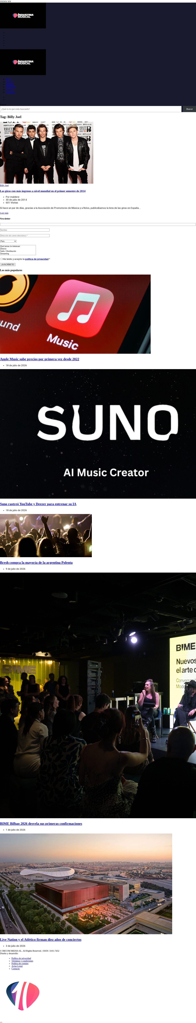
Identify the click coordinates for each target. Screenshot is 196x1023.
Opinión (9, 89)
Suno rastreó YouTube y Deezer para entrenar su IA (38, 504)
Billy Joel (4, 185)
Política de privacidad (21, 958)
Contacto (15, 968)
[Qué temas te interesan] (18, 246)
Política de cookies (19, 963)
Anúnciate (10, 92)
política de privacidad (36, 259)
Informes (10, 84)
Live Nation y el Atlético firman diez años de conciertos (40, 939)
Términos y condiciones (22, 961)
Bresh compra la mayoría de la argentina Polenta (36, 562)
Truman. (23, 953)
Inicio (8, 79)
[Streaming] (18, 254)
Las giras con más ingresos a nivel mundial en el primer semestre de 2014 (43, 191)
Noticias (9, 82)
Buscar (3, 104)
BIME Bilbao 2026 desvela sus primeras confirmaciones (41, 823)
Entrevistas (11, 87)
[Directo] (18, 249)
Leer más (4, 213)
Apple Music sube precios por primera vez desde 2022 (39, 359)
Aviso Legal (17, 966)
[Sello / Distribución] (18, 251)
